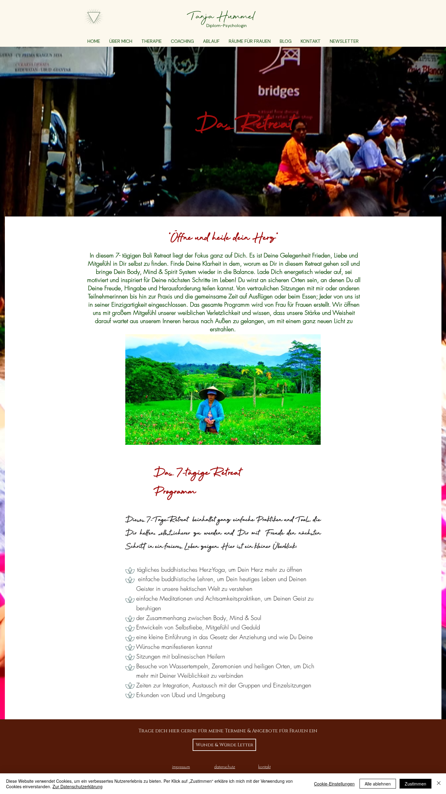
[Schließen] (438, 783)
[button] (151, 41)
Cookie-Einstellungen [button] (334, 784)
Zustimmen (415, 784)
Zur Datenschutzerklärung (77, 786)
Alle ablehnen (378, 784)
